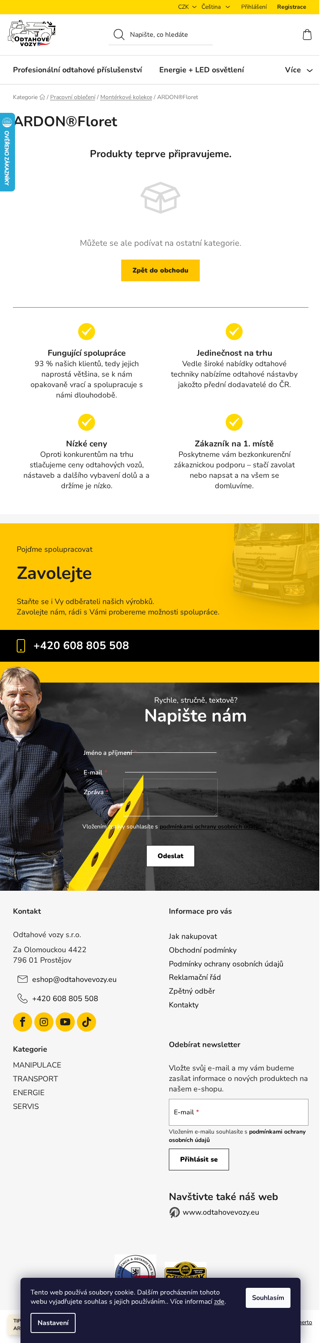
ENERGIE (29, 1093)
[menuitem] (77, 70)
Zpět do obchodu (160, 270)
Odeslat (170, 856)
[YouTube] (65, 1022)
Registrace (291, 7)
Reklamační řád (195, 977)
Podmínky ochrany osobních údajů (226, 964)
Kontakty (184, 1005)
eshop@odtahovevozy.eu (74, 979)
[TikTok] (86, 1022)
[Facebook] (22, 1022)
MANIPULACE (37, 1065)
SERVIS (26, 1106)
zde (219, 1301)
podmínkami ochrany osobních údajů (209, 827)
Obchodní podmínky (203, 950)
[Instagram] (44, 1022)
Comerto (301, 1322)
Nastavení (53, 1323)
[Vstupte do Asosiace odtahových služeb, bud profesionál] (135, 1274)
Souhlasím (268, 1297)
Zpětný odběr (192, 991)
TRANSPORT (35, 1079)
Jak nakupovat (193, 936)
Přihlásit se (199, 1159)
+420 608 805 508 (81, 645)
